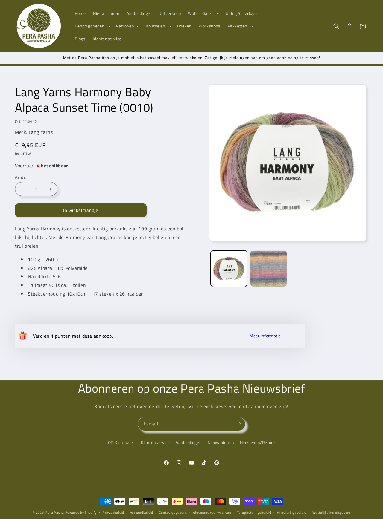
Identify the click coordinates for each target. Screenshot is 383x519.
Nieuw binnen (221, 442)
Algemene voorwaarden (212, 512)
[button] (203, 13)
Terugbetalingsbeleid (254, 512)
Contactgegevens (173, 512)
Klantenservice (155, 442)
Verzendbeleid (141, 512)
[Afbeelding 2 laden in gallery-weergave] (268, 268)
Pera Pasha (54, 512)
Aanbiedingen (189, 442)
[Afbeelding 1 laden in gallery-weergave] (229, 268)
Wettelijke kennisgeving (331, 512)
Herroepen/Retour (257, 442)
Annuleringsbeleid (291, 512)
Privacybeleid (113, 512)
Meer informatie (265, 336)
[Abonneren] (238, 424)
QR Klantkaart (121, 442)
